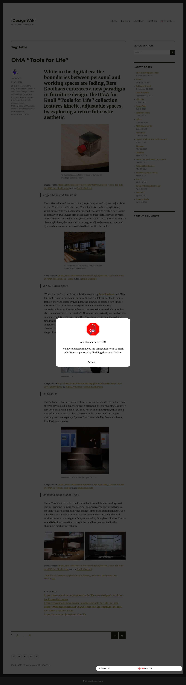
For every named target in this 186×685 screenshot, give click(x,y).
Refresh (92, 362)
